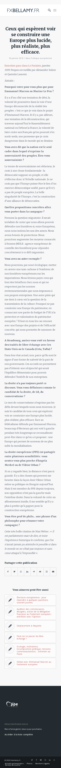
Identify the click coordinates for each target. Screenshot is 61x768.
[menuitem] (48, 10)
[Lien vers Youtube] (53, 571)
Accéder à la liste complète (19, 734)
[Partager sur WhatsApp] (21, 571)
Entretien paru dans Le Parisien (23, 65)
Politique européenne (41, 58)
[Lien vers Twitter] (32, 760)
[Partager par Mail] (40, 571)
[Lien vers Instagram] (47, 571)
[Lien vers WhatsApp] (54, 760)
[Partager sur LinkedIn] (27, 571)
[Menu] (54, 10)
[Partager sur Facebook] (8, 571)
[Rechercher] (48, 10)
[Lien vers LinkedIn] (50, 760)
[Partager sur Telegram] (34, 571)
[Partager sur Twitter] (14, 571)
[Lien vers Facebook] (36, 760)
